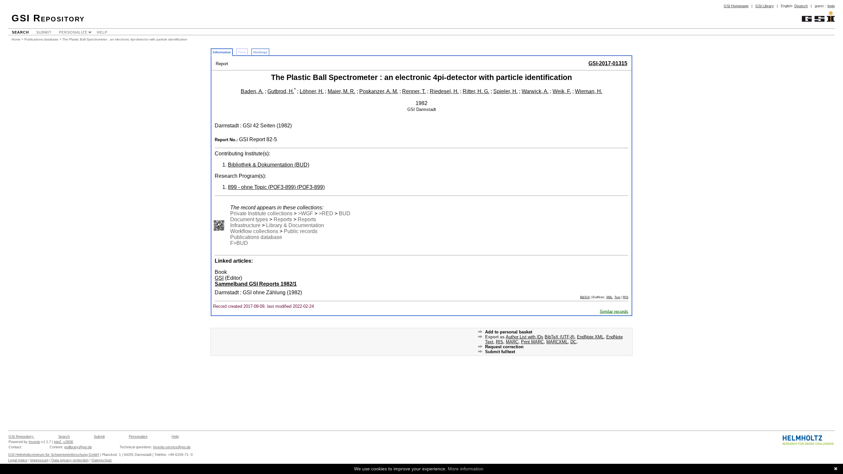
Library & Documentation (295, 225)
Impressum (39, 460)
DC (573, 341)
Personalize (73, 32)
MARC (512, 341)
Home (16, 39)
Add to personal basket (508, 331)
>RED (326, 213)
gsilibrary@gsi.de (78, 447)
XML (609, 297)
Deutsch (801, 6)
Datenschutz (102, 460)
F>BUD (239, 243)
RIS (625, 297)
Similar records (614, 311)
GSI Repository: (21, 436)
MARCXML (557, 341)
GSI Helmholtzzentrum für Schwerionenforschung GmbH (53, 455)
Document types (249, 219)
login (831, 6)
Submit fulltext (500, 351)
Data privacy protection (70, 460)
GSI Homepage (736, 6)
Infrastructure (245, 225)
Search (20, 32)
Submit (44, 32)
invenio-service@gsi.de (172, 447)
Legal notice (17, 460)
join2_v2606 (63, 442)
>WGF (305, 213)
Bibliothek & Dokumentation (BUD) (268, 165)
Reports (283, 219)
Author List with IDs (524, 336)
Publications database (41, 39)
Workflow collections (254, 231)
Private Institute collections (261, 213)
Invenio (34, 442)
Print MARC (532, 341)
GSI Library (764, 6)
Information (222, 52)
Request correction (504, 346)
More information (465, 468)
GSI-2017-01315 (607, 63)
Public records (300, 231)
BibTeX (585, 297)
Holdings (260, 52)
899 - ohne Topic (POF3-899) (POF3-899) (276, 187)
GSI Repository (48, 18)
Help (102, 32)
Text (617, 297)
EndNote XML (590, 336)
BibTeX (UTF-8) (559, 336)
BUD (344, 213)
